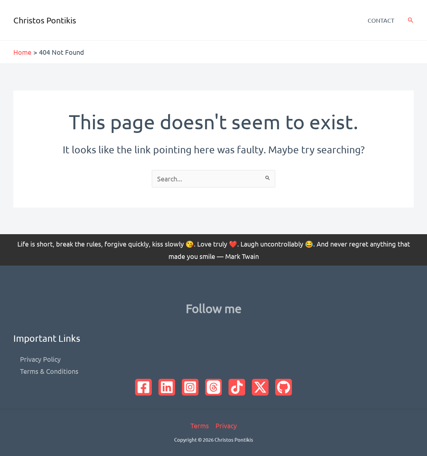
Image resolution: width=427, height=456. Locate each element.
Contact (381, 20)
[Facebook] (143, 387)
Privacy (226, 425)
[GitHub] (283, 387)
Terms (199, 425)
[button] (411, 20)
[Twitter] (260, 387)
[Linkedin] (166, 387)
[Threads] (213, 387)
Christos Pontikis (44, 20)
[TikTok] (237, 387)
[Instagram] (190, 387)
